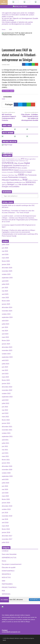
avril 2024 (5, 334)
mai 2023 (5, 370)
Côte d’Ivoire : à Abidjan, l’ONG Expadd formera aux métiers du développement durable (29, 117)
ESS (28, 165)
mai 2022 (5, 410)
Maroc (13, 175)
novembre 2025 (7, 271)
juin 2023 (5, 367)
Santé (23, 182)
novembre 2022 (7, 390)
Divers (4, 561)
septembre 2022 (7, 397)
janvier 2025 (6, 304)
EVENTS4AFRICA (9, 168)
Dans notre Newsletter (9, 554)
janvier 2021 (6, 463)
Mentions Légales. (19, 638)
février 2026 (6, 261)
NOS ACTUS (6, 577)
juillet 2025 (5, 284)
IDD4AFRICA (7, 170)
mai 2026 (5, 251)
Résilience (30, 180)
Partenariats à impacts (17, 177)
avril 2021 (5, 453)
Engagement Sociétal (10, 165)
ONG (26, 175)
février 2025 (6, 301)
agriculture (32, 159)
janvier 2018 (6, 532)
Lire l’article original (8, 91)
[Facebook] (23, 64)
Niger (16, 175)
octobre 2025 (6, 274)
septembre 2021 (7, 436)
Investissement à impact (23, 172)
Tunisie (16, 184)
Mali (10, 175)
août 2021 (5, 440)
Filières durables (22, 168)
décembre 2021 (7, 426)
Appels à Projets (6, 160)
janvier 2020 (6, 502)
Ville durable (22, 184)
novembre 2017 (7, 539)
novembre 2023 (7, 350)
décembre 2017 (7, 536)
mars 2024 (5, 337)
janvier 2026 (6, 264)
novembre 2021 (7, 430)
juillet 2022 (5, 403)
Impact (16, 170)
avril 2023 (5, 373)
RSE (25, 179)
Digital (27, 163)
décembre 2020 (7, 466)
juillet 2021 (5, 443)
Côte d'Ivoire (18, 163)
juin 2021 (5, 446)
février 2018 (6, 529)
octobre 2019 (6, 509)
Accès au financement (8, 159)
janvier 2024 (6, 344)
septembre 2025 (7, 277)
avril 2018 (5, 522)
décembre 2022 (7, 387)
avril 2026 (5, 254)
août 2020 (5, 479)
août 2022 (5, 400)
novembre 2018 (7, 516)
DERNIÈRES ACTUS (9, 557)
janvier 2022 (6, 423)
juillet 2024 (5, 324)
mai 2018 (5, 519)
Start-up (4, 184)
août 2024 (5, 320)
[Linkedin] (30, 64)
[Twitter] (27, 64)
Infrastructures (23, 170)
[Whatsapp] (33, 64)
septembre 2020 (7, 476)
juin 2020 (5, 486)
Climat (26, 160)
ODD (3, 99)
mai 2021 (5, 450)
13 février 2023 (5, 64)
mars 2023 (5, 377)
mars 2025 (5, 297)
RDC (21, 180)
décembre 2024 (7, 307)
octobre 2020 (6, 473)
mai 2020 (5, 489)
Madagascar (5, 175)
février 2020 (6, 499)
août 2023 (5, 360)
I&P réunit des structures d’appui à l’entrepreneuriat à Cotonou (9, 117)
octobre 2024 (6, 314)
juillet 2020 (5, 483)
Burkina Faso (14, 160)
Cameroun (22, 160)
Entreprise (23, 165)
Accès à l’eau (17, 159)
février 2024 (6, 340)
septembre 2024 (7, 317)
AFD (22, 159)
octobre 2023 (6, 354)
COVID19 (7, 163)
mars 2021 (5, 456)
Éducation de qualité (8, 567)
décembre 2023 (7, 347)
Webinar (31, 184)
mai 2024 (5, 330)
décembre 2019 (7, 506)
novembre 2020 (7, 469)
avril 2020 (5, 493)
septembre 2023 (7, 357)
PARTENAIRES (7, 584)
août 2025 (5, 281)
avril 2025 (5, 294)
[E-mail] (36, 64)
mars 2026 (5, 258)
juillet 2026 (5, 244)
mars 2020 (5, 496)
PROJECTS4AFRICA (10, 180)
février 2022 (6, 420)
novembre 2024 (7, 311)
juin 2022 (5, 407)
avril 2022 (5, 413)
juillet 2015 (5, 542)
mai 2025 (5, 291)
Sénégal (10, 184)
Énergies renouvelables (10, 186)
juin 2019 (5, 512)
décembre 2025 (7, 267)
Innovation (10, 172)
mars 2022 (5, 416)
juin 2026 (5, 248)
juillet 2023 (5, 364)
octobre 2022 (6, 393)
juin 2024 (5, 327)
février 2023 (6, 380)
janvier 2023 (6, 383)
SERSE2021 (31, 182)
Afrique (27, 159)
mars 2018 (5, 526)
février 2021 (6, 459)
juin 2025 (5, 287)
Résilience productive (14, 182)
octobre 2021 (6, 433)
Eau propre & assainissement (11, 564)
